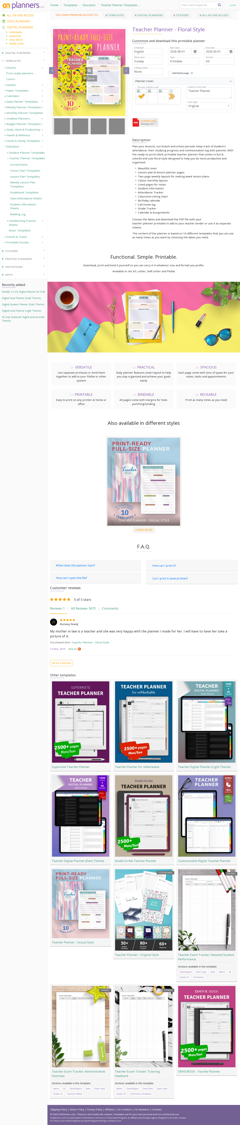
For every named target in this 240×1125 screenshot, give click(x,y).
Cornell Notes (19, 164)
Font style (192, 102)
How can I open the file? (71, 578)
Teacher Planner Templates (119, 5)
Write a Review (61, 663)
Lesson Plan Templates (25, 176)
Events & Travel (17, 236)
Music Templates (20, 230)
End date (210, 48)
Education (89, 5)
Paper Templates (18, 90)
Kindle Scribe (16, 43)
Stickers (182, 15)
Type (172, 57)
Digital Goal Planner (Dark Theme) (21, 298)
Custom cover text (197, 87)
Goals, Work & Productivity (23, 129)
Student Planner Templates (27, 152)
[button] (192, 73)
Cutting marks (141, 68)
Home (54, 5)
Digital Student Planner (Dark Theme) (23, 304)
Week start (139, 57)
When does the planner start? (75, 565)
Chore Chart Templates (25, 170)
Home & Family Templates (23, 141)
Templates (70, 5)
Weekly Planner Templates (24, 107)
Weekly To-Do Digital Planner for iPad (23, 291)
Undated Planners (18, 118)
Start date (175, 48)
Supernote (15, 36)
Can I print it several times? (170, 578)
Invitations (14, 267)
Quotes (11, 85)
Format (209, 57)
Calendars (13, 96)
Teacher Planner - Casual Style (143, 520)
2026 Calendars (18, 21)
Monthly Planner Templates (25, 113)
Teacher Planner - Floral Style (90, 642)
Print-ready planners (19, 73)
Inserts (11, 67)
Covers (10, 79)
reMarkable (15, 32)
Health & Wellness (18, 135)
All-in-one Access (215, 15)
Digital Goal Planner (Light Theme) (21, 310)
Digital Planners (150, 15)
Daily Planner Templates (22, 101)
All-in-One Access (20, 15)
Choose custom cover (148, 87)
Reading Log (18, 214)
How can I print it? (164, 566)
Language (139, 48)
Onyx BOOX (16, 39)
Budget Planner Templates (24, 124)
